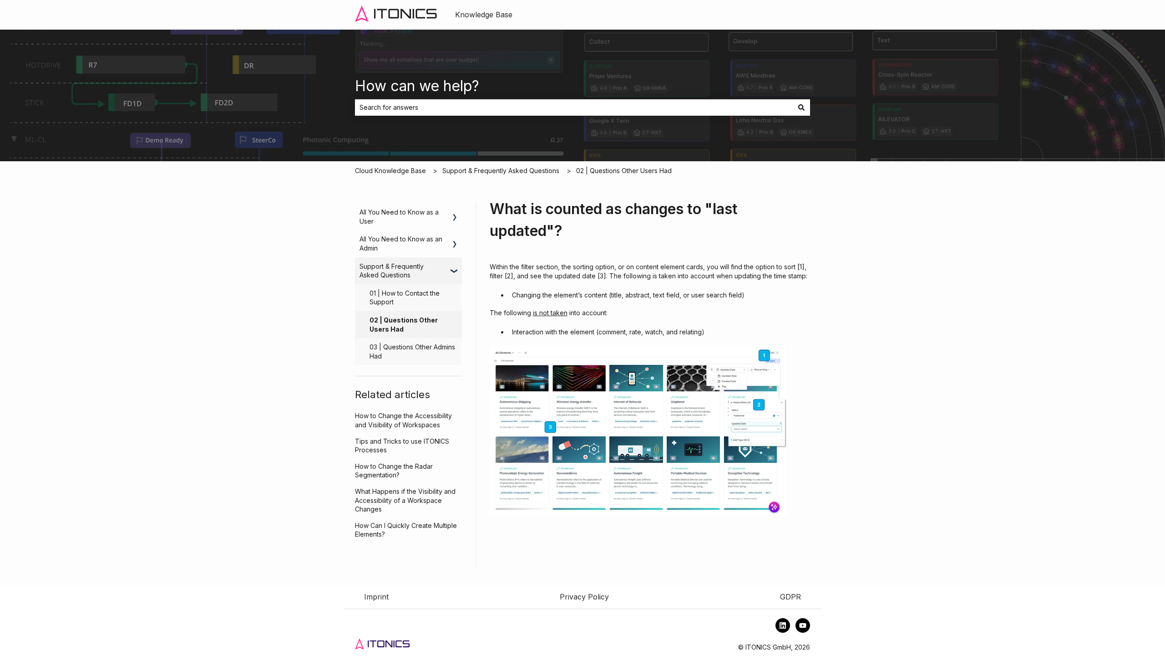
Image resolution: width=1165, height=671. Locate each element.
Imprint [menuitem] (376, 596)
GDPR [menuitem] (790, 596)
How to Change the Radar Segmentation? (394, 470)
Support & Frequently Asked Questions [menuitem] (392, 270)
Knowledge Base (483, 14)
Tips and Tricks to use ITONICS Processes (402, 445)
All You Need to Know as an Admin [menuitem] (401, 243)
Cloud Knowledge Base (390, 170)
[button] (454, 213)
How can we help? (417, 86)
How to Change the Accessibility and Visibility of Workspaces (403, 420)
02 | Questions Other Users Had (624, 170)
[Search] (801, 107)
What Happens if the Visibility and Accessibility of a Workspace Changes (405, 500)
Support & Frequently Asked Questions (500, 170)
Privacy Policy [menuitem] (584, 596)
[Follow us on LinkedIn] (782, 625)
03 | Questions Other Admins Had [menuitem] (412, 351)
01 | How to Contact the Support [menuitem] (405, 297)
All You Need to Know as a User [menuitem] (399, 216)
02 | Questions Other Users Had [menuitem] (404, 324)
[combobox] (574, 107)
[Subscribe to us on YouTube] (802, 625)
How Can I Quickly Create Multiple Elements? (406, 530)
